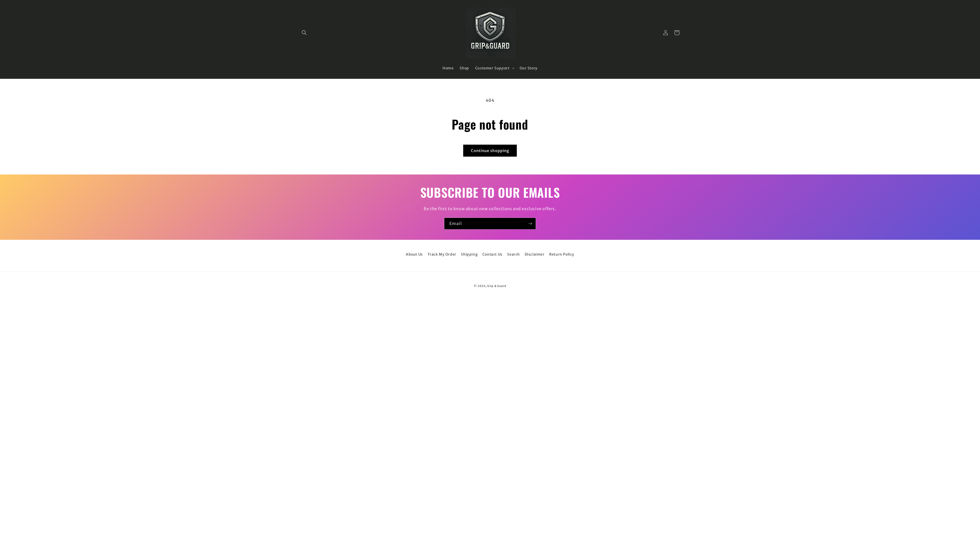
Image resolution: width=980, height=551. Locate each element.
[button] (304, 32)
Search (513, 254)
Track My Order (441, 254)
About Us (414, 254)
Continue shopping (490, 150)
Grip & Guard (496, 286)
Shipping (469, 254)
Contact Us (492, 254)
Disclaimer (535, 254)
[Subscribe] (530, 224)
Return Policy (561, 254)
